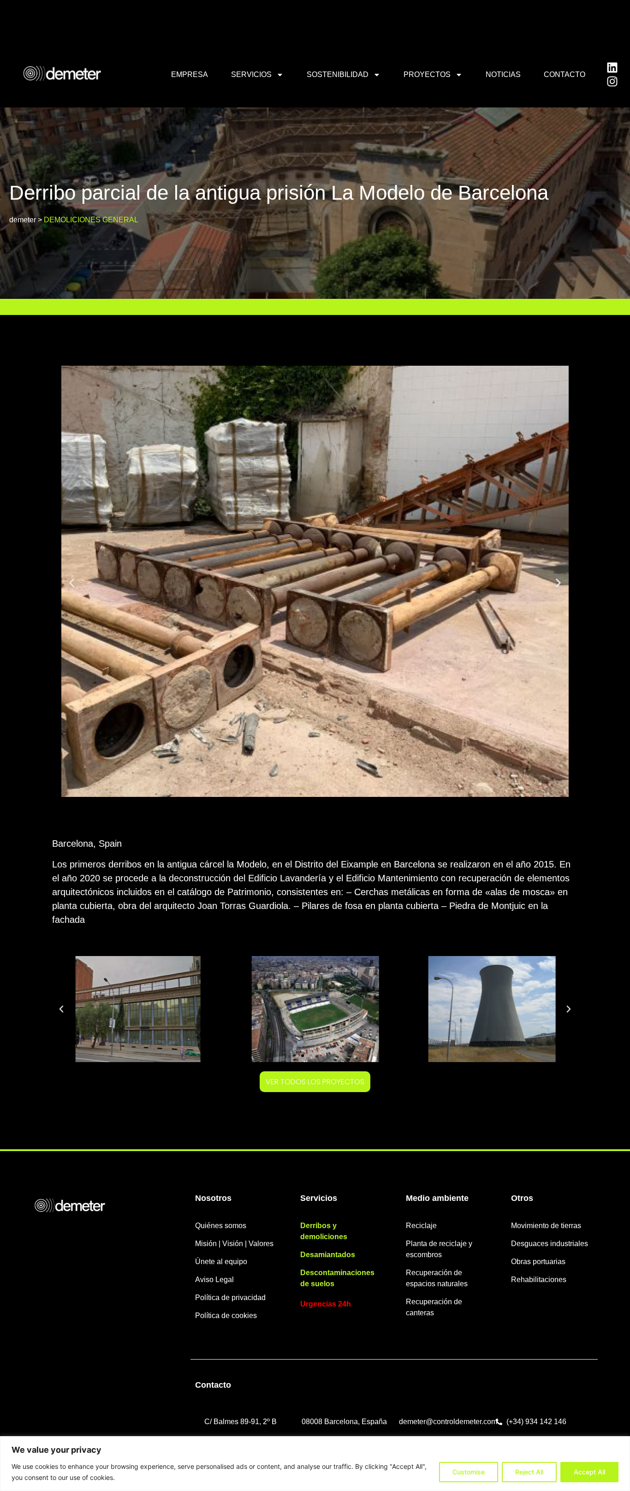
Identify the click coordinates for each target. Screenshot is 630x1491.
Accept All (589, 1472)
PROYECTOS (427, 74)
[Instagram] (612, 82)
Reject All (529, 1472)
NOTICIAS (503, 74)
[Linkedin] (612, 68)
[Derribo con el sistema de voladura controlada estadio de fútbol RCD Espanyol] (224, 1009)
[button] (71, 582)
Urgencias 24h (325, 1304)
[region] (315, 1463)
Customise (468, 1472)
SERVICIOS (251, 74)
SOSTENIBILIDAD (337, 74)
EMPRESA (189, 74)
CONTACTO (564, 74)
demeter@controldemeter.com (448, 1422)
